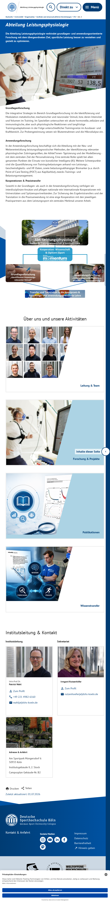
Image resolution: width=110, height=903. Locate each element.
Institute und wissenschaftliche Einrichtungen (54, 17)
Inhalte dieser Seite (88, 451)
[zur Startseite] (12, 7)
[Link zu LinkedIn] (57, 839)
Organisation (30, 17)
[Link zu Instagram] (43, 839)
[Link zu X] (43, 846)
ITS (74, 17)
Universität (19, 17)
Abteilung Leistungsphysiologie (32, 7)
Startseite (9, 17)
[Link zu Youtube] (50, 839)
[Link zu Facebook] (64, 839)
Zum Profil (17, 691)
